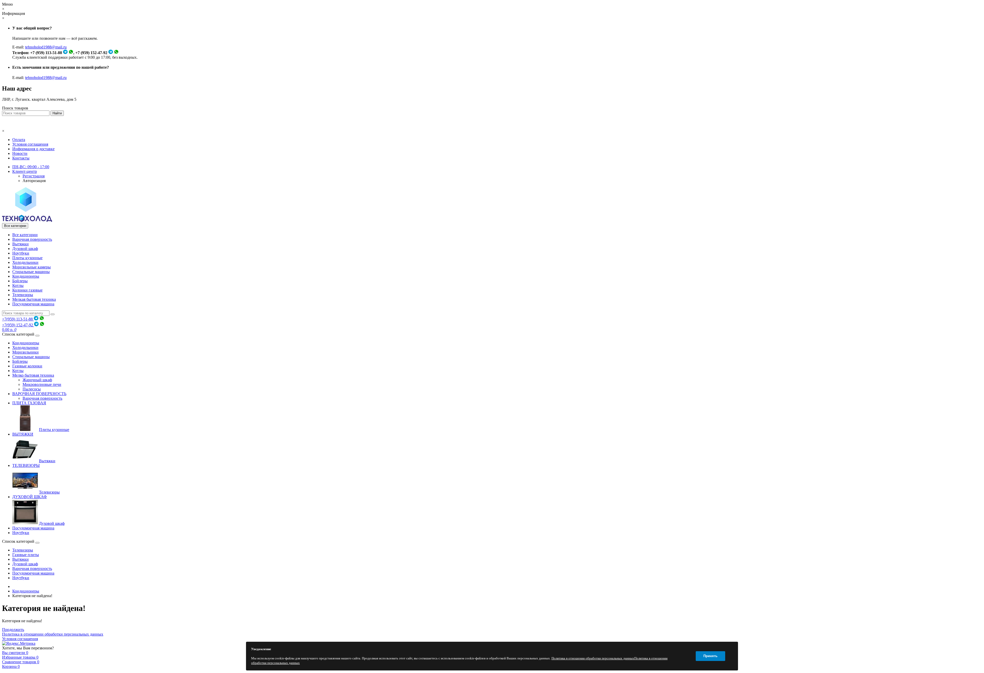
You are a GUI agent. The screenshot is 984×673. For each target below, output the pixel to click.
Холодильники (25, 262)
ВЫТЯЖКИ (22, 434)
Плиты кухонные (27, 258)
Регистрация (34, 176)
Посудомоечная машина (33, 304)
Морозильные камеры (31, 267)
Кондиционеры (25, 276)
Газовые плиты (25, 555)
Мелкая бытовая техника (34, 299)
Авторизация (34, 180)
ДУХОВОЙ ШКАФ (29, 497)
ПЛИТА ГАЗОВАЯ (29, 403)
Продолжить (13, 629)
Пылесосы (32, 389)
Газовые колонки (27, 366)
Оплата (18, 139)
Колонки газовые (27, 290)
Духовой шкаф (25, 248)
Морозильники (25, 352)
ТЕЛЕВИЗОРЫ (26, 465)
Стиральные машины (31, 271)
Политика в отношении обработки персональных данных (52, 634)
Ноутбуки (20, 253)
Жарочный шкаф (37, 380)
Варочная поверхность (32, 239)
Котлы (18, 285)
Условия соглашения (30, 144)
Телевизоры (22, 295)
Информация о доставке (33, 149)
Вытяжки (20, 244)
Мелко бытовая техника (33, 375)
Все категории (25, 235)
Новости (19, 153)
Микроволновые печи (42, 384)
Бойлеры (20, 281)
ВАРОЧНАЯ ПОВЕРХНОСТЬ (39, 393)
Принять (710, 656)
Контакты (20, 158)
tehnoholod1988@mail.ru (46, 47)
